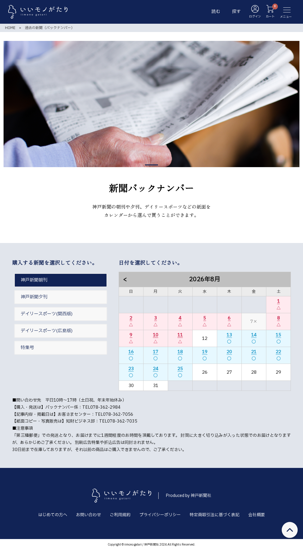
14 (254, 335)
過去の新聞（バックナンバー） (50, 28)
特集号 (27, 347)
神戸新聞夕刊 (34, 297)
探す (236, 11)
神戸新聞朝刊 (34, 280)
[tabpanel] (151, 104)
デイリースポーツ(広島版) (46, 330)
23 (131, 368)
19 (204, 351)
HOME (10, 28)
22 (278, 351)
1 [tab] (151, 164)
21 (254, 351)
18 (180, 351)
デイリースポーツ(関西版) (46, 314)
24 (155, 368)
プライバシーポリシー (160, 515)
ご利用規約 (120, 515)
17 (155, 351)
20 (229, 351)
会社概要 (256, 515)
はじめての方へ (52, 515)
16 (131, 351)
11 (180, 335)
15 (278, 335)
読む (215, 11)
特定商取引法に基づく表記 (214, 515)
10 (155, 335)
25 (180, 368)
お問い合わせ (88, 515)
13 (229, 335)
